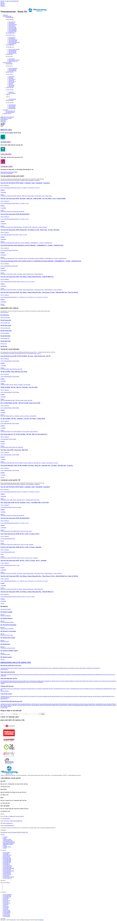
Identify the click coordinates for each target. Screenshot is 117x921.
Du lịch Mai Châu (12, 28)
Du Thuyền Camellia (6, 612)
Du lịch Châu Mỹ (9, 87)
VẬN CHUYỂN (6, 154)
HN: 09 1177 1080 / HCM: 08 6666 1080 (9, 1)
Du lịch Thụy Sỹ (12, 81)
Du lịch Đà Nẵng (12, 43)
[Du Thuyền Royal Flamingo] (7, 622)
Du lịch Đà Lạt (12, 37)
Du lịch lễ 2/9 (11, 58)
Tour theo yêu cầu (7, 113)
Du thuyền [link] (5, 109)
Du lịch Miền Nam (10, 44)
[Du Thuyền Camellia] (6, 609)
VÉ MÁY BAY (6, 142)
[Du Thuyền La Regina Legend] (8, 648)
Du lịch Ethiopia (12, 104)
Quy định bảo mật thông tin (9, 841)
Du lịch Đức (11, 82)
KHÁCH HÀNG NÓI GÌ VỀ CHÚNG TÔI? (16, 662)
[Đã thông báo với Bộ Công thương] (9, 832)
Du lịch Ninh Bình (13, 29)
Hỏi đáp (5, 845)
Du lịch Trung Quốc (13, 68)
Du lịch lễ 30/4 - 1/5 (13, 61)
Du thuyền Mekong (10, 112)
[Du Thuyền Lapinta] (5, 654)
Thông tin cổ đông (7, 839)
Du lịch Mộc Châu (13, 24)
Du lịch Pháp (11, 76)
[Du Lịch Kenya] (4, 312)
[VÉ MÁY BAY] (3, 139)
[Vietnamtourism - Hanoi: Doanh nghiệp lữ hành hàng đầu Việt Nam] (9, 742)
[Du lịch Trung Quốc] (5, 328)
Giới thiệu (5, 837)
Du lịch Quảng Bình (13, 39)
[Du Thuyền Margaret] (6, 615)
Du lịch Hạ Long (12, 26)
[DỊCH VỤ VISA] (3, 126)
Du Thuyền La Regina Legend (9, 650)
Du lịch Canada (12, 93)
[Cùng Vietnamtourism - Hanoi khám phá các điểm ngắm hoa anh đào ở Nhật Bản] (9, 757)
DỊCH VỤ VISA (6, 130)
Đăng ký (2, 4)
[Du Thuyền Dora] (5, 641)
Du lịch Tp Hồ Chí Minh (14, 49)
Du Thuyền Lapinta (6, 657)
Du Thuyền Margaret (7, 618)
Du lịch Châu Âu (9, 72)
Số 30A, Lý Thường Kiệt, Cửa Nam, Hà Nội (14, 816)
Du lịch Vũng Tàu (13, 53)
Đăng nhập (3, 6)
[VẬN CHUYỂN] (3, 151)
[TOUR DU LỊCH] (3, 163)
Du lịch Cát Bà (12, 25)
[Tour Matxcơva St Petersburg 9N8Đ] (9, 172)
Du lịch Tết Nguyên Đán (14, 60)
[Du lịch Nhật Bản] (5, 333)
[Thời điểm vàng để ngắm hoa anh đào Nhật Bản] (9, 750)
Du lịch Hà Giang (12, 31)
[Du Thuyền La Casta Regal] (7, 628)
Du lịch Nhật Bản (12, 69)
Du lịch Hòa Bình (12, 30)
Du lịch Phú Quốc (12, 50)
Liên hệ (2, 2)
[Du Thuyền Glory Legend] (7, 635)
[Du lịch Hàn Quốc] (5, 338)
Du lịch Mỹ (11, 92)
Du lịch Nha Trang (13, 41)
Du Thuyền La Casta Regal (8, 631)
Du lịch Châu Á (9, 63)
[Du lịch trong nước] (5, 317)
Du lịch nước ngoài (7, 62)
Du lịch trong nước (7, 16)
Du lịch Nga (11, 86)
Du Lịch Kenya (12, 106)
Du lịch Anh (11, 80)
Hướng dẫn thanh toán (8, 844)
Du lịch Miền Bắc (10, 17)
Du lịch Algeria (12, 107)
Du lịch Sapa (11, 23)
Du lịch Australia (12, 99)
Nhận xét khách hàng (7, 840)
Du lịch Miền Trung (10, 32)
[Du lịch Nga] (4, 343)
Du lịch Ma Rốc (12, 108)
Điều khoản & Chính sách (8, 843)
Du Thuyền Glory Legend (8, 637)
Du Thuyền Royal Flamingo (8, 625)
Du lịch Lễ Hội (9, 54)
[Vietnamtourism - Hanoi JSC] (37, 11)
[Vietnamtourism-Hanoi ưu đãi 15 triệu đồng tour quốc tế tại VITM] (9, 728)
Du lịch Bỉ (11, 77)
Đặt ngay (2, 614)
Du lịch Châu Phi (9, 100)
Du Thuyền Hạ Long (10, 111)
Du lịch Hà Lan (12, 79)
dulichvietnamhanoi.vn (9, 825)
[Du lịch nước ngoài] (5, 322)
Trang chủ (5, 14)
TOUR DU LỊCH (6, 166)
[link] (7, 117)
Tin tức (4, 838)
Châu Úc (8, 94)
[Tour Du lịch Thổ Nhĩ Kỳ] (7, 173)
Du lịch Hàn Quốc (13, 70)
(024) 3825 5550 (6, 818)
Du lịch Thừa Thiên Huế (14, 42)
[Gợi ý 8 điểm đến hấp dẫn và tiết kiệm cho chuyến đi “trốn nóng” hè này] (9, 764)
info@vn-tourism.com (7, 823)
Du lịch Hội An (12, 38)
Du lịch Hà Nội (12, 22)
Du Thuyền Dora (5, 644)
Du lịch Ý (11, 83)
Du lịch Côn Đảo (12, 51)
